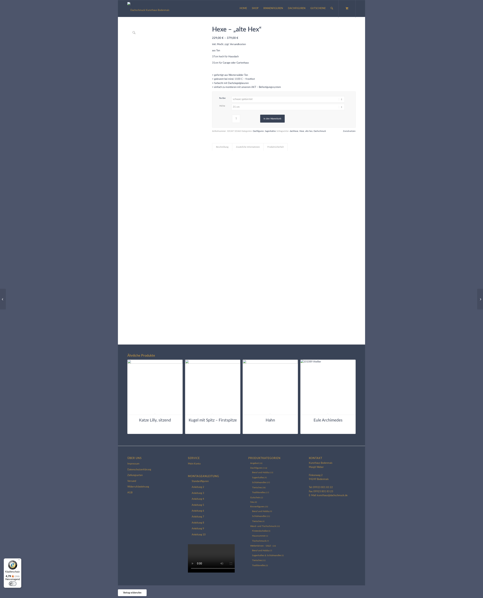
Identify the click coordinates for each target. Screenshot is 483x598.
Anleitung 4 (198, 499)
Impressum (133, 464)
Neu (252, 502)
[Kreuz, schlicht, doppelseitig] (3, 299)
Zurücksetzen (349, 131)
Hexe (301, 131)
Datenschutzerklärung (139, 469)
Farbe (222, 98)
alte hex (308, 131)
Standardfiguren (200, 481)
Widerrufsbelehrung (138, 487)
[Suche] (331, 8)
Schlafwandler (259, 482)
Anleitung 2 (198, 487)
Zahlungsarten (135, 475)
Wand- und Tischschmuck (263, 526)
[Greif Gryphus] (480, 299)
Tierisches (257, 487)
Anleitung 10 (199, 535)
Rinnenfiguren (257, 506)
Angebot (254, 463)
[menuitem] (243, 8)
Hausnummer (258, 536)
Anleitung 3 (198, 493)
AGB (129, 492)
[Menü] (19, 560)
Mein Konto (194, 464)
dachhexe (294, 131)
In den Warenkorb (272, 118)
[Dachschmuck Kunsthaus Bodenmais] (148, 8)
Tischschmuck (259, 541)
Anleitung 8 (198, 523)
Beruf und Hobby (260, 472)
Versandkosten (238, 44)
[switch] (12, 583)
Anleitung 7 (198, 517)
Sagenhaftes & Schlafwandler (266, 555)
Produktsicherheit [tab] (275, 147)
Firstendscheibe (260, 531)
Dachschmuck (320, 131)
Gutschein (255, 497)
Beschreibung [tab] (222, 147)
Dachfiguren (258, 131)
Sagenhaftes (270, 131)
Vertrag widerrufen (132, 593)
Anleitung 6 (198, 511)
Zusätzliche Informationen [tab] (248, 147)
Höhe (222, 106)
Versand (131, 481)
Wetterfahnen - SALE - (261, 546)
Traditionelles (258, 492)
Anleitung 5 (198, 505)
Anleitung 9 (198, 528)
